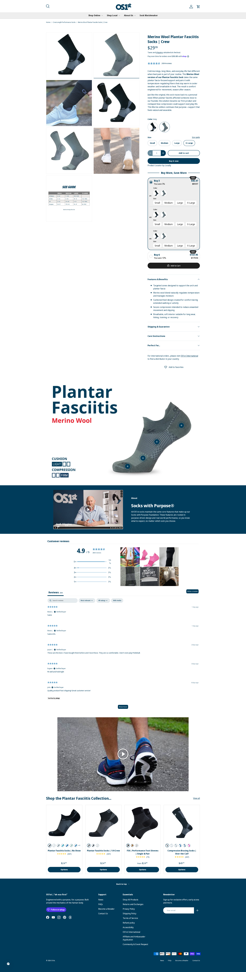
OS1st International (189, 355)
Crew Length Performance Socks (64, 22)
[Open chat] (8, 964)
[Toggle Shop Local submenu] (119, 15)
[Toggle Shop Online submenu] (102, 15)
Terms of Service (130, 918)
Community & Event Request (135, 944)
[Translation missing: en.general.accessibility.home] (124, 6)
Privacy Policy (129, 908)
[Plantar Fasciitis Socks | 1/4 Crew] (103, 823)
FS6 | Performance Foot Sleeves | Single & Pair (142, 852)
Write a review (192, 591)
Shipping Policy (129, 913)
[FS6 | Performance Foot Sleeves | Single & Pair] (143, 823)
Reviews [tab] (55, 592)
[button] (47, 6)
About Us (128, 15)
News (100, 899)
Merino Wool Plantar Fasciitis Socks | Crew (92, 22)
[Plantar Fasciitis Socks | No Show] (64, 823)
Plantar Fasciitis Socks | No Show (64, 850)
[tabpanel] (123, 654)
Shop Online (94, 15)
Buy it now (173, 161)
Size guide (196, 137)
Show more (123, 707)
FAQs (100, 904)
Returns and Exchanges (133, 904)
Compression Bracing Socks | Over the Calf (181, 852)
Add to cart (184, 153)
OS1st (53, 960)
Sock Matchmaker (149, 15)
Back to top (121, 884)
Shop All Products (130, 899)
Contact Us (103, 913)
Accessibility (128, 927)
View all (196, 798)
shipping (159, 52)
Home (48, 22)
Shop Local (112, 15)
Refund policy (129, 922)
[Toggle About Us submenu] (134, 15)
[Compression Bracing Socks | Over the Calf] (182, 823)
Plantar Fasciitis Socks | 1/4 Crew (103, 850)
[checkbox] (117, 600)
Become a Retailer (106, 908)
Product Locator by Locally (159, 165)
